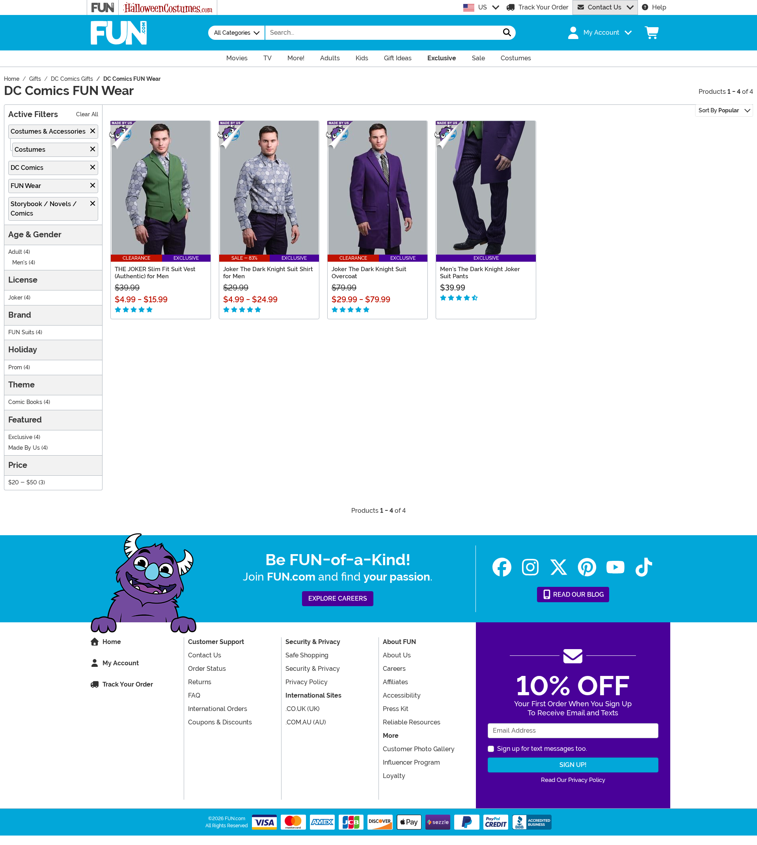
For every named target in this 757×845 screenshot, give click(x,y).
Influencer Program (411, 762)
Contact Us (604, 7)
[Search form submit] (507, 33)
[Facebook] (501, 567)
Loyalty (394, 776)
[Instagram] (530, 567)
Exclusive (20, 437)
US (482, 7)
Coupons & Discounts (220, 722)
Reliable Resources (411, 722)
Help (659, 7)
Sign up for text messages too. (542, 748)
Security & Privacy (312, 668)
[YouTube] (615, 567)
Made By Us (24, 448)
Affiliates (395, 682)
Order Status (207, 668)
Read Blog (578, 594)
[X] (558, 567)
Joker (15, 297)
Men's (19, 262)
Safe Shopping (306, 655)
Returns (199, 682)
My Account (121, 663)
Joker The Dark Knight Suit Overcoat (369, 273)
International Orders (217, 709)
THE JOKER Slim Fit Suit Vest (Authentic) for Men (155, 273)
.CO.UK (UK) (302, 709)
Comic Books (25, 402)
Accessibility (402, 695)
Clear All (87, 114)
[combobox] (382, 33)
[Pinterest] (587, 567)
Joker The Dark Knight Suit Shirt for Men (268, 273)
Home (112, 642)
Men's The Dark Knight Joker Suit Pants (480, 273)
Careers (394, 668)
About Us (397, 655)
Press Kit (395, 709)
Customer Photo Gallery (419, 749)
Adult (15, 252)
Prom (15, 367)
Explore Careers (337, 598)
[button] (599, 32)
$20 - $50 (22, 482)
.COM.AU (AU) (305, 722)
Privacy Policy (306, 682)
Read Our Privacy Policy (573, 780)
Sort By (719, 110)
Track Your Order (543, 7)
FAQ (194, 695)
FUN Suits (21, 332)
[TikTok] (643, 567)
